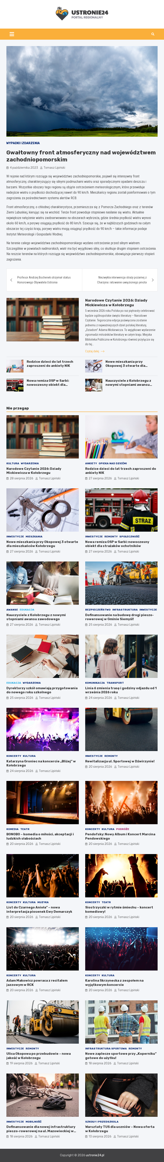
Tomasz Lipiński (54, 168)
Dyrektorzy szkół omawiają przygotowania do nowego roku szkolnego (42, 690)
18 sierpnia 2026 (100, 1063)
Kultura (12, 463)
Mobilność (33, 1121)
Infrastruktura (125, 609)
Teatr (24, 829)
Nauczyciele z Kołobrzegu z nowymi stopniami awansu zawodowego (128, 385)
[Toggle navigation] (11, 34)
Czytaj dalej (92, 351)
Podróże (122, 829)
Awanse (12, 609)
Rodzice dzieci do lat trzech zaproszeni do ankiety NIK (50, 364)
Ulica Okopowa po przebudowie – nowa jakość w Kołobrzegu (38, 1056)
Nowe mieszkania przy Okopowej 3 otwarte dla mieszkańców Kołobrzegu (126, 366)
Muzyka (43, 902)
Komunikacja (95, 682)
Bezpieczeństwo (98, 609)
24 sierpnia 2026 (100, 698)
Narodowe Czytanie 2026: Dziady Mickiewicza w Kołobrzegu (33, 471)
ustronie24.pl (95, 1155)
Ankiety (91, 463)
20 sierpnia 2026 (100, 767)
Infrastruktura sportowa (106, 1048)
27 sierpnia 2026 (100, 478)
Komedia (12, 829)
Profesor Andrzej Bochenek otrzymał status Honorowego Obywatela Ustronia (44, 280)
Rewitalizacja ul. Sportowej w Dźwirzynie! (120, 761)
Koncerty (13, 755)
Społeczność (129, 536)
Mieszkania (34, 536)
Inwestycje (15, 536)
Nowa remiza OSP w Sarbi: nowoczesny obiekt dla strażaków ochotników (48, 385)
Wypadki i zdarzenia (23, 143)
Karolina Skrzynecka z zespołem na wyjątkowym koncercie (114, 983)
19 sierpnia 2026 (21, 1063)
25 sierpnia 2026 (100, 625)
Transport (115, 682)
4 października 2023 (24, 168)
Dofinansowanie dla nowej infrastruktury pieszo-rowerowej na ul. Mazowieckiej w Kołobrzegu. (40, 1131)
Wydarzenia (30, 463)
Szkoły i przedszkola (102, 1121)
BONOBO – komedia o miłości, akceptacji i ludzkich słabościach (40, 836)
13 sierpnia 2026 (100, 1136)
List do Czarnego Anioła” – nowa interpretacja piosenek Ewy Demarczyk (39, 909)
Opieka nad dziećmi (113, 463)
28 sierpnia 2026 (21, 478)
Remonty (111, 536)
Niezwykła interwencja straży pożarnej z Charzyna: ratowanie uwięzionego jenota (122, 280)
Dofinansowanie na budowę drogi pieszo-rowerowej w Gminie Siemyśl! (119, 617)
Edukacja (27, 609)
